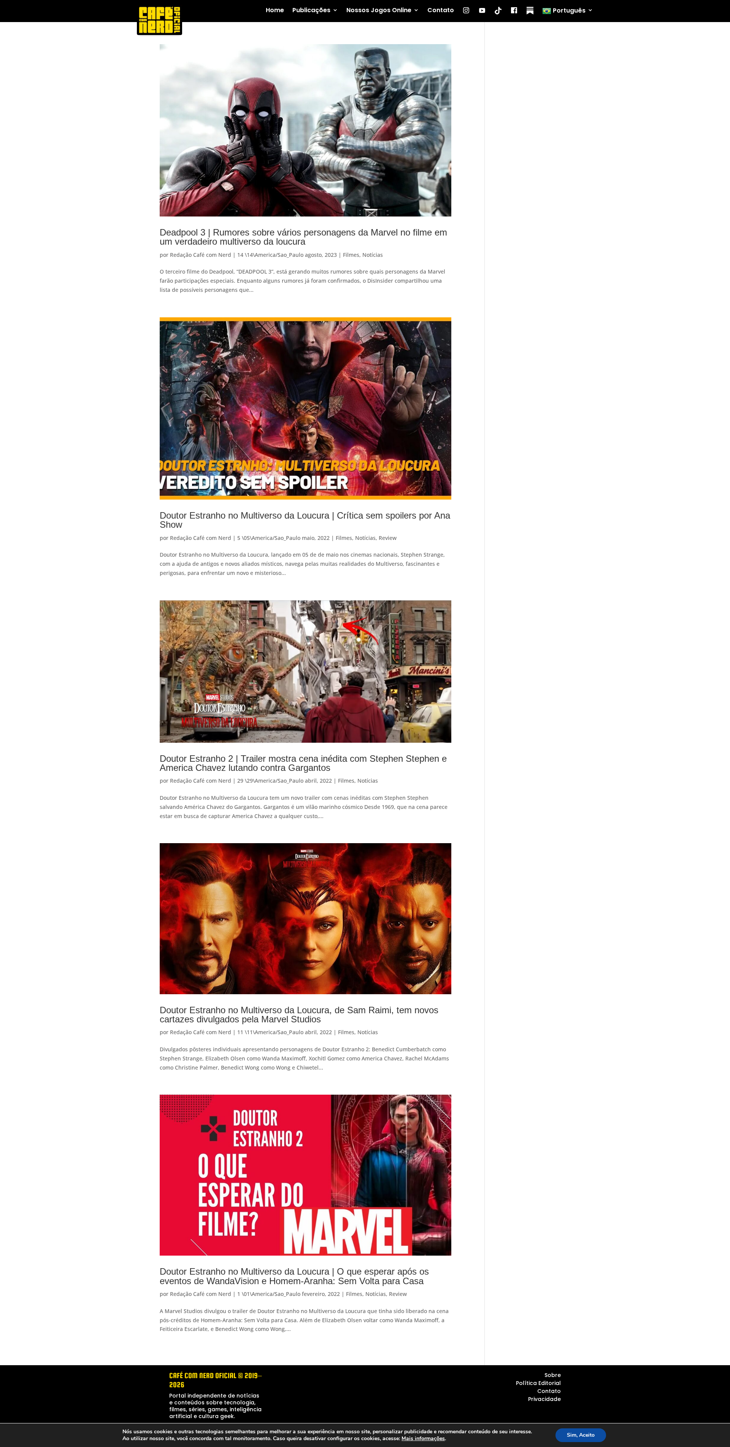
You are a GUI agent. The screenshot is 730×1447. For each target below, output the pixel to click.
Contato (440, 10)
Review (388, 537)
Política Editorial (538, 1383)
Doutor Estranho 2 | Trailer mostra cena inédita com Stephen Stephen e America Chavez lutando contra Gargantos (303, 763)
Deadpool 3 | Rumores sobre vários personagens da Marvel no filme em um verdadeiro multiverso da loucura (303, 237)
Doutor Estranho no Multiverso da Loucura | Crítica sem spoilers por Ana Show (305, 520)
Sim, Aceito (581, 1435)
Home (275, 10)
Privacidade (544, 1399)
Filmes (351, 254)
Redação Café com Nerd (200, 254)
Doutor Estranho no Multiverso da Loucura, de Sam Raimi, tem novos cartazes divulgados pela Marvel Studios (299, 1014)
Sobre (552, 1375)
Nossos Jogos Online (378, 10)
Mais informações (423, 1438)
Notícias (372, 254)
